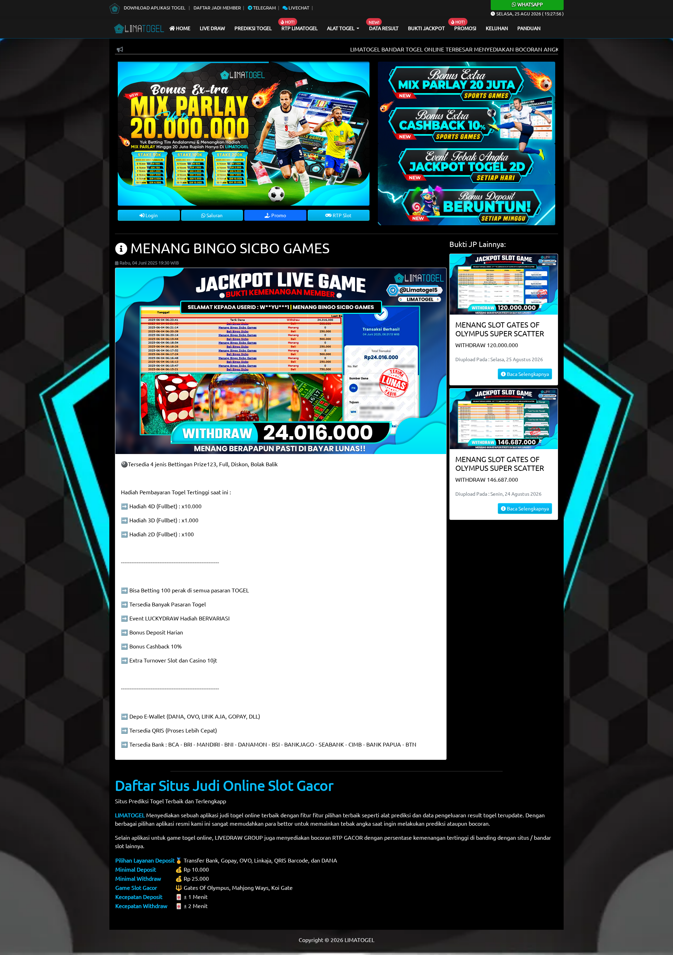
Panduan (529, 28)
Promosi (465, 28)
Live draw (212, 28)
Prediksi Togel (253, 28)
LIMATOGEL (130, 814)
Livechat (298, 8)
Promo (278, 215)
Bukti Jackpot (426, 28)
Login (151, 215)
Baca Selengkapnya (527, 374)
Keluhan (497, 28)
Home (182, 28)
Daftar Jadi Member (217, 8)
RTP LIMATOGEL (299, 28)
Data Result (384, 28)
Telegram (264, 8)
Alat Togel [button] (341, 28)
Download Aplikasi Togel (154, 8)
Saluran (214, 215)
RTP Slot (342, 215)
